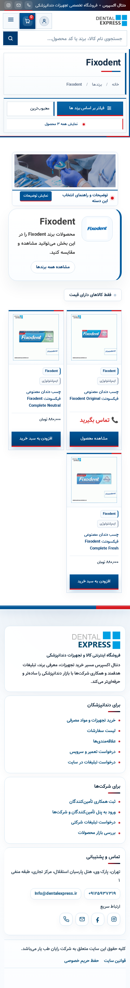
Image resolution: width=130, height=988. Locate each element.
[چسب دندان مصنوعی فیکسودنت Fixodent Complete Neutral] (36, 337)
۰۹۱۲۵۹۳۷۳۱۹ (102, 893)
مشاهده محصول (94, 438)
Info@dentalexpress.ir (56, 893)
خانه (115, 84)
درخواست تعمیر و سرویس (93, 751)
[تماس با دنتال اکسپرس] (28, 5)
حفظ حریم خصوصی (81, 960)
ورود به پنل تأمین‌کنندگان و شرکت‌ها (84, 812)
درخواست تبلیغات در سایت (92, 762)
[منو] (11, 21)
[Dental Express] (96, 640)
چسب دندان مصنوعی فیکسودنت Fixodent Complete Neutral (43, 399)
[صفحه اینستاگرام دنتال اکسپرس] (8, 5)
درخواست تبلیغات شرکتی (93, 822)
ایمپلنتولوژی (108, 381)
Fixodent (109, 371)
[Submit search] (10, 38)
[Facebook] (97, 919)
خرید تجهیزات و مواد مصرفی (91, 720)
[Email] (81, 919)
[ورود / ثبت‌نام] (44, 21)
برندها (97, 84)
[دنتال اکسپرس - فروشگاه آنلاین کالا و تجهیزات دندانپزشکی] (111, 20)
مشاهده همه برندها (53, 267)
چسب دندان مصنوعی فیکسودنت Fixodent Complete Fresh (101, 541)
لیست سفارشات (101, 730)
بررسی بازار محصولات (97, 832)
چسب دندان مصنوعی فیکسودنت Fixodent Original (94, 395)
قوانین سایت (115, 960)
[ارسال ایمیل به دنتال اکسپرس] (18, 5)
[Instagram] (113, 919)
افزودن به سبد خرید (36, 438)
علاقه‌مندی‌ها (104, 741)
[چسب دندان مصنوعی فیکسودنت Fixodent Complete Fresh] (94, 480)
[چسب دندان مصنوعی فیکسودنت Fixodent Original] (94, 337)
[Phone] (66, 919)
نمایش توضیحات (35, 195)
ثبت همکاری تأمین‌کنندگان (92, 801)
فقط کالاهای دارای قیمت (90, 294)
